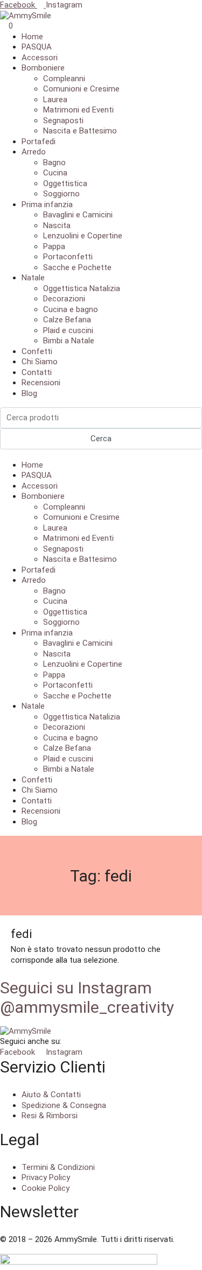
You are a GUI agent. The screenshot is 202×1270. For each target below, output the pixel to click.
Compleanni (64, 78)
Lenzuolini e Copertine (82, 236)
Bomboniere (43, 68)
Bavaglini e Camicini (78, 215)
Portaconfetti (68, 257)
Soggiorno (61, 194)
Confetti (37, 351)
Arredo (34, 152)
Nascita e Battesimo (80, 131)
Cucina (55, 173)
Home (32, 36)
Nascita (57, 225)
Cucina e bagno (70, 309)
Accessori (40, 57)
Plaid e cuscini (68, 330)
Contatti (37, 372)
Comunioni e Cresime (81, 89)
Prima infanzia (47, 204)
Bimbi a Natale (68, 340)
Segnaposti (63, 120)
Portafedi (38, 141)
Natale (33, 278)
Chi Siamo (40, 361)
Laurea (55, 99)
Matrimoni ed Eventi (78, 110)
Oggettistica (65, 183)
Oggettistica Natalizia (81, 288)
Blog (29, 393)
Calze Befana (67, 319)
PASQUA (37, 47)
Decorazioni (64, 299)
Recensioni (41, 382)
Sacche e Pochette (77, 267)
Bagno (54, 162)
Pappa (54, 246)
